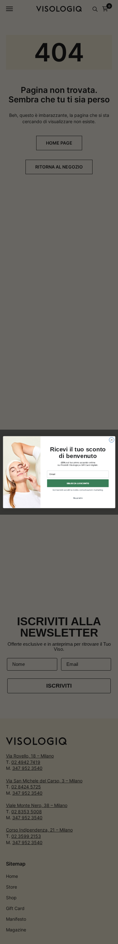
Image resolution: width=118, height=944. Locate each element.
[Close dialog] (111, 439)
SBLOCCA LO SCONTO (77, 483)
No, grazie (77, 497)
